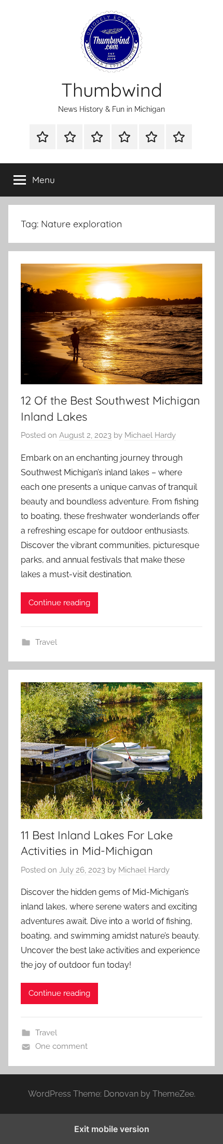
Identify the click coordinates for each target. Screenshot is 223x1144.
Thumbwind (111, 89)
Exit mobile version (111, 1129)
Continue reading (59, 602)
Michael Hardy (150, 435)
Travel (46, 642)
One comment (61, 1046)
